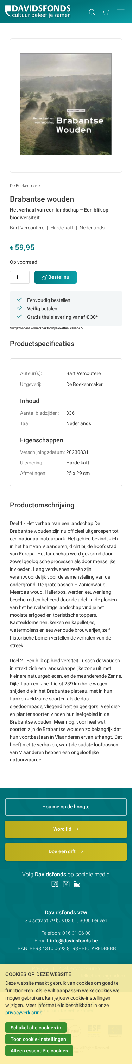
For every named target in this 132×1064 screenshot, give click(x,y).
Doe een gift (63, 851)
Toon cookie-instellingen (38, 1039)
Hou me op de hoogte (66, 806)
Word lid (63, 829)
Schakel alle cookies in (36, 1027)
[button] (120, 12)
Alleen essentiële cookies (39, 1050)
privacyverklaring (24, 1012)
